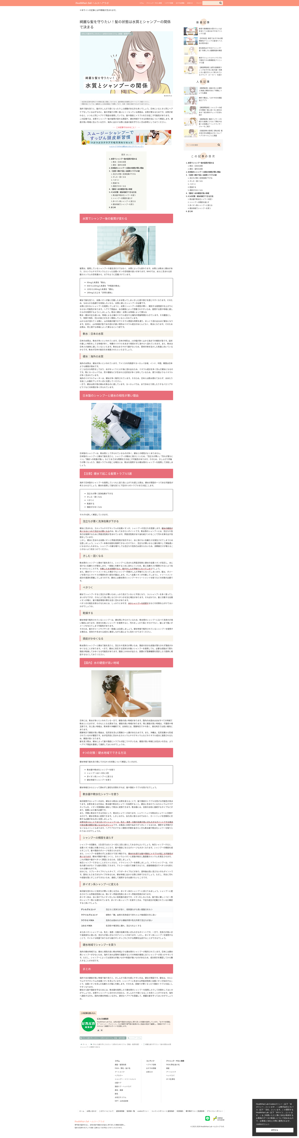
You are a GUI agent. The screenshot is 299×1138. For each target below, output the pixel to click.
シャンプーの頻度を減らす (122, 198)
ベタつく (116, 180)
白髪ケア (118, 1082)
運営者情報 (120, 1111)
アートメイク (120, 1072)
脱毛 (116, 1093)
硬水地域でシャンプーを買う (123, 204)
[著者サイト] (98, 1030)
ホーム (81, 1111)
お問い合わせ (91, 1111)
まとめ (113, 207)
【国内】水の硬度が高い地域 (121, 189)
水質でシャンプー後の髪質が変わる (124, 159)
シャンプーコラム (135, 1038)
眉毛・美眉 (119, 1090)
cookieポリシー (143, 1111)
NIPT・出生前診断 (121, 1101)
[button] (221, 3)
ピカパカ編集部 (102, 1018)
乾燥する (116, 183)
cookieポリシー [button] (262, 1124)
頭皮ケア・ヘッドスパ (123, 1086)
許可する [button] (274, 1130)
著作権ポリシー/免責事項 (195, 1111)
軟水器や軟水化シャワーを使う (124, 195)
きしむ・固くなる (119, 177)
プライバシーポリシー (215, 1111)
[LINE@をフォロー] (101, 1030)
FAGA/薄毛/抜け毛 (173, 1064)
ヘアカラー (119, 1075)
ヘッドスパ (170, 1075)
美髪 (167, 1068)
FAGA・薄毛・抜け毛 (122, 1068)
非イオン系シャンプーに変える (124, 201)
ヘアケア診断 (169, 3)
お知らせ (190, 3)
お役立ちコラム (120, 1097)
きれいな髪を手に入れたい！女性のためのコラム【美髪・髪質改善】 (104, 1038)
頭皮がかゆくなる (119, 186)
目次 (123, 154)
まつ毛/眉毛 (170, 1079)
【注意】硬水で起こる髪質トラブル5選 (125, 171)
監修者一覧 (131, 1111)
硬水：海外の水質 (119, 165)
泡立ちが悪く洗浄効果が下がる (124, 174)
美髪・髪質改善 (120, 1064)
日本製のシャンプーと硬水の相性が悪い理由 (127, 168)
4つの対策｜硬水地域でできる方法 (123, 192)
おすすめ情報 (180, 3)
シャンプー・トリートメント (125, 1079)
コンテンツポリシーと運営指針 (162, 1111)
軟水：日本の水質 (119, 162)
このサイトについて (106, 1111)
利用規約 (180, 1111)
